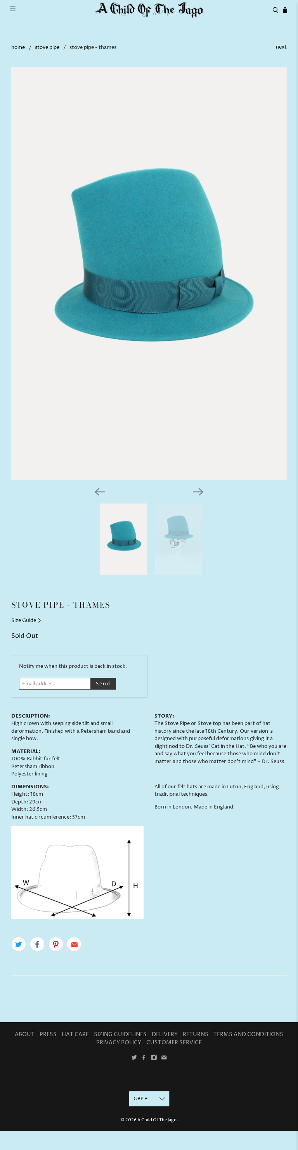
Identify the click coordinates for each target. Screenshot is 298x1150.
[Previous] (100, 492)
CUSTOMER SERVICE (174, 1042)
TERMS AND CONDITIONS (248, 1034)
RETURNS (195, 1034)
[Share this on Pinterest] (56, 944)
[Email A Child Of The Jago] (164, 1059)
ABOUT (25, 1034)
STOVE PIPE (47, 47)
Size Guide (24, 620)
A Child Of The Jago (157, 1120)
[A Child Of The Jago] (149, 10)
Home (18, 47)
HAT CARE (75, 1034)
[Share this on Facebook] (37, 944)
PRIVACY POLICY (118, 1042)
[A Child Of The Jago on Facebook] (144, 1059)
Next (281, 47)
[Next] (198, 492)
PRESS (48, 1034)
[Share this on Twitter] (18, 944)
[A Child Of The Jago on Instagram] (154, 1059)
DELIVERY (165, 1034)
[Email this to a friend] (74, 944)
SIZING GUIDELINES (120, 1034)
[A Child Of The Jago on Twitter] (134, 1059)
